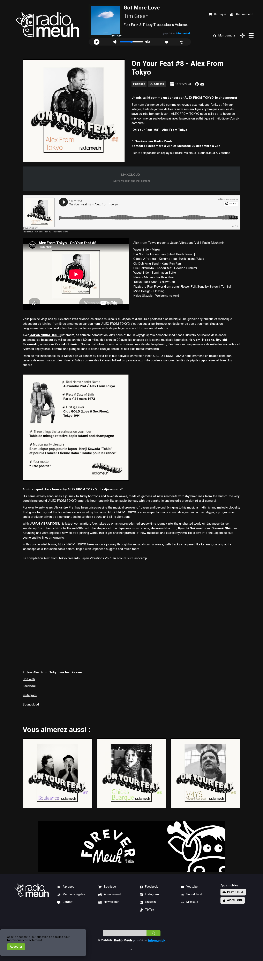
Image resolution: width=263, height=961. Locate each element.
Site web (29, 679)
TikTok (149, 909)
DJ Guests (157, 84)
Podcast (139, 84)
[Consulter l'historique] (182, 42)
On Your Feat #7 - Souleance (57, 773)
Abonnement (112, 894)
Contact (68, 902)
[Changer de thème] (243, 35)
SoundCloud (206, 153)
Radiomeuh (28, 232)
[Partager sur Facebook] (197, 84)
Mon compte (226, 35)
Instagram (30, 695)
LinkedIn (150, 902)
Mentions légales (74, 894)
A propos (68, 886)
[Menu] (251, 35)
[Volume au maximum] (147, 42)
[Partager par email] (202, 84)
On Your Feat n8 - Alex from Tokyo (51, 232)
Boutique (110, 886)
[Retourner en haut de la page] (131, 950)
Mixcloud (189, 153)
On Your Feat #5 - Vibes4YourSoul (205, 773)
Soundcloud (31, 704)
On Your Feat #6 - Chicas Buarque (131, 773)
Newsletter (111, 902)
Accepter (16, 946)
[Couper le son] (115, 42)
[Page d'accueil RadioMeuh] (47, 25)
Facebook (29, 686)
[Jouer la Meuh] (96, 42)
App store (235, 900)
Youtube (192, 886)
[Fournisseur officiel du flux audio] (183, 33)
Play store (235, 892)
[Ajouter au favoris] (167, 42)
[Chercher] (153, 933)
